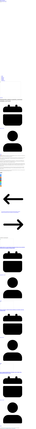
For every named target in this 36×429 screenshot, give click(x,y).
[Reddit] (0, 177)
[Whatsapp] (0, 182)
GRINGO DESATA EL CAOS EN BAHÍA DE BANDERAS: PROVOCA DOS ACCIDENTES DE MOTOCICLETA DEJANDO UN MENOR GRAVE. (12, 248)
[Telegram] (0, 184)
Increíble (2, 79)
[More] (1, 186)
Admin (1, 154)
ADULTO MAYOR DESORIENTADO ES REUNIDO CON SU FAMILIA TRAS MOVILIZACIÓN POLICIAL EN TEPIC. (10, 373)
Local (2, 76)
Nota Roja (2, 77)
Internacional (3, 80)
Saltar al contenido (2, 0)
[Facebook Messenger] (0, 183)
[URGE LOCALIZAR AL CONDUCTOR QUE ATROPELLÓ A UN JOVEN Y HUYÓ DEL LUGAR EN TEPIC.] (7, 308)
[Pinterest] (0, 180)
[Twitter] (0, 176)
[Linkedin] (0, 179)
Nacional (2, 78)
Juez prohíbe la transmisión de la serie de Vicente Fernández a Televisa (10, 211)
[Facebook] (0, 175)
